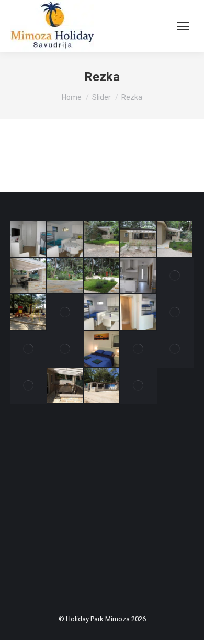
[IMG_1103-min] (102, 349)
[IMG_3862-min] (28, 239)
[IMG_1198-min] (65, 312)
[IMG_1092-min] (65, 386)
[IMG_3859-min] (65, 239)
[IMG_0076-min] (28, 312)
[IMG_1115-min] (65, 349)
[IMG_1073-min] (102, 386)
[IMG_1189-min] (102, 312)
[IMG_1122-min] (175, 312)
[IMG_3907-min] (138, 239)
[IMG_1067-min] (138, 386)
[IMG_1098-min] (138, 349)
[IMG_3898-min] (138, 276)
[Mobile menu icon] (183, 26)
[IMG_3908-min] (102, 239)
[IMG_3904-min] (65, 276)
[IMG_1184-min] (138, 312)
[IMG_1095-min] (175, 349)
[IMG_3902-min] (102, 276)
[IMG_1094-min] (28, 386)
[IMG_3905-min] (28, 276)
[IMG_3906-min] (175, 239)
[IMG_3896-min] (175, 276)
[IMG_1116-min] (28, 349)
